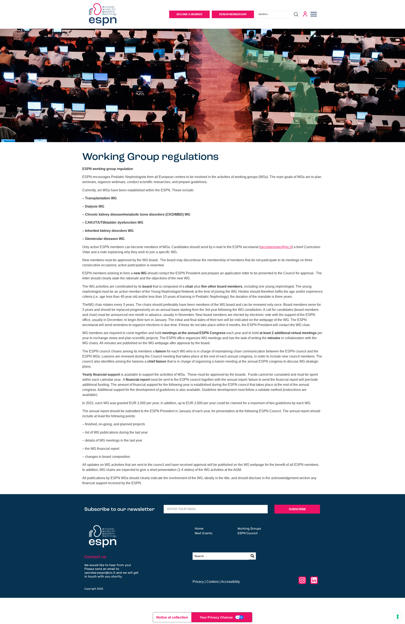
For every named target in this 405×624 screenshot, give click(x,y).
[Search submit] (297, 14)
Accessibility (230, 581)
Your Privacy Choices (216, 617)
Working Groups (249, 528)
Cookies (212, 581)
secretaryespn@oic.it (276, 247)
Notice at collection (172, 617)
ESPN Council (248, 533)
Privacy (198, 581)
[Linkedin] (314, 580)
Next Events (203, 533)
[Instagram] (302, 580)
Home (199, 528)
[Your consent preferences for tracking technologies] (398, 617)
